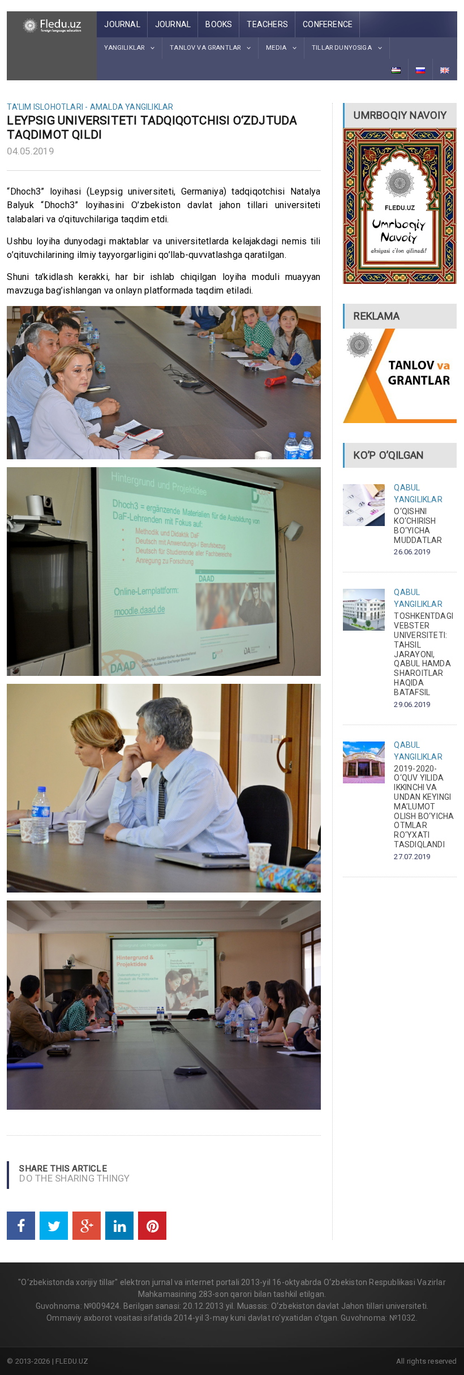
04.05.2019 (30, 151)
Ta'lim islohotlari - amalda (65, 106)
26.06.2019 (412, 552)
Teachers (267, 24)
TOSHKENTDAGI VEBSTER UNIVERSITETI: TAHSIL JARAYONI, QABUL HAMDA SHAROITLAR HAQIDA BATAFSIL (423, 653)
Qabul (407, 487)
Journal (122, 24)
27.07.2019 (412, 856)
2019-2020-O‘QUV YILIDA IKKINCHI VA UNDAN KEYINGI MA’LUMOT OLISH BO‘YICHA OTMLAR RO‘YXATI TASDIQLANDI (424, 806)
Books (218, 24)
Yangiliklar (149, 106)
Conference (328, 24)
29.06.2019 (412, 704)
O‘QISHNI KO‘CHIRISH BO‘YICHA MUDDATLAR (418, 525)
